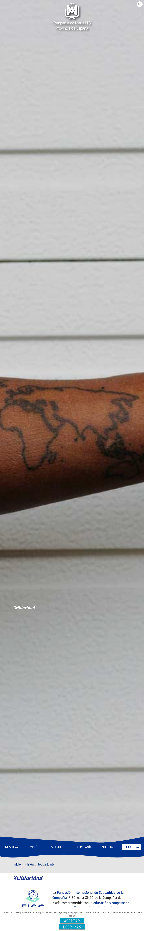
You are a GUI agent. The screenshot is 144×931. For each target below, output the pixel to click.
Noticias (108, 847)
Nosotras (12, 847)
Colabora (132, 847)
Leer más (72, 926)
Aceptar (72, 920)
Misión (35, 847)
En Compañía (82, 847)
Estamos (56, 847)
